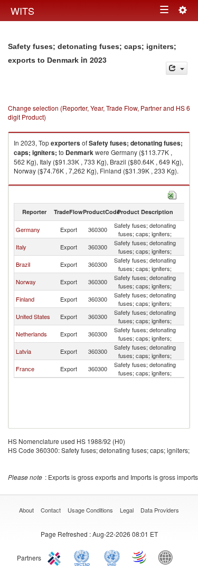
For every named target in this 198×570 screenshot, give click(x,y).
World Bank (167, 556)
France (25, 368)
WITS (22, 10)
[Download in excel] (172, 193)
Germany (28, 229)
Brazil (23, 264)
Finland (25, 299)
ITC (56, 556)
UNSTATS (111, 556)
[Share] (176, 68)
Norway (26, 281)
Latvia (23, 351)
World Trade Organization (139, 556)
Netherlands (31, 334)
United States (33, 316)
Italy (21, 247)
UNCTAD (84, 556)
